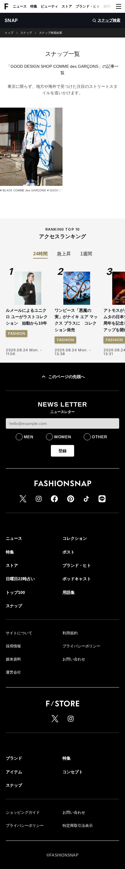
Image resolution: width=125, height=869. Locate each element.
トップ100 (15, 592)
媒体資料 (13, 659)
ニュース (20, 6)
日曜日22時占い (20, 578)
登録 (62, 450)
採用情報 (13, 646)
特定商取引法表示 (78, 825)
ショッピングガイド (23, 812)
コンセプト (73, 772)
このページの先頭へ (66, 376)
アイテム (14, 772)
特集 (33, 6)
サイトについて (19, 633)
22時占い (110, 6)
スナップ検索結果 (50, 32)
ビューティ (49, 6)
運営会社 (13, 672)
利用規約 (70, 633)
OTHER (99, 436)
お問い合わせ (74, 659)
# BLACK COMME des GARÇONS (23, 190)
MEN (28, 436)
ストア (67, 6)
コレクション (75, 538)
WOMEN (62, 436)
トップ (9, 32)
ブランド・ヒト (88, 6)
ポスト (69, 552)
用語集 (69, 592)
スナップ (26, 32)
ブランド (14, 758)
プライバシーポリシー (81, 646)
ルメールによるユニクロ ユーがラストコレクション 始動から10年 (27, 317)
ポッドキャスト (77, 578)
